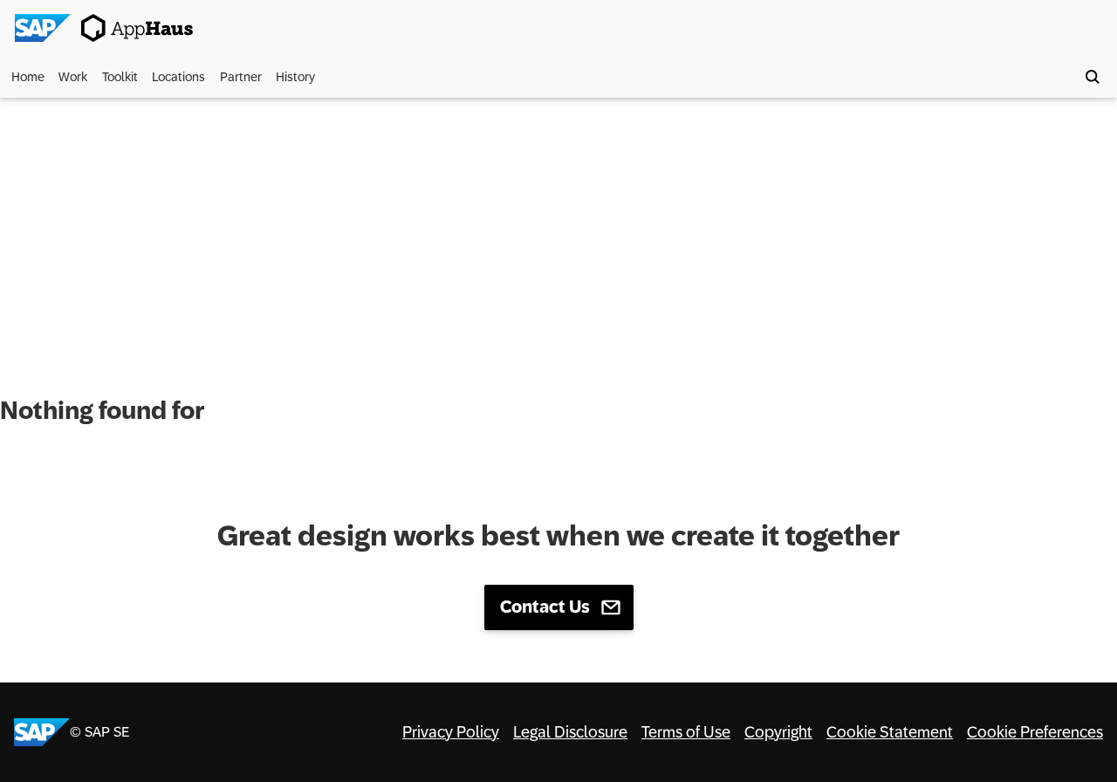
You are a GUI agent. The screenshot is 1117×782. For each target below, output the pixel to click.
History (295, 77)
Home (28, 77)
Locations (178, 77)
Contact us (545, 606)
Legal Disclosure (570, 732)
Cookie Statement (889, 732)
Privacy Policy (450, 732)
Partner (241, 77)
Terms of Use (685, 732)
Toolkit (120, 77)
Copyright (778, 732)
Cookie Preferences (1035, 732)
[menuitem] (30, 77)
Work (72, 77)
